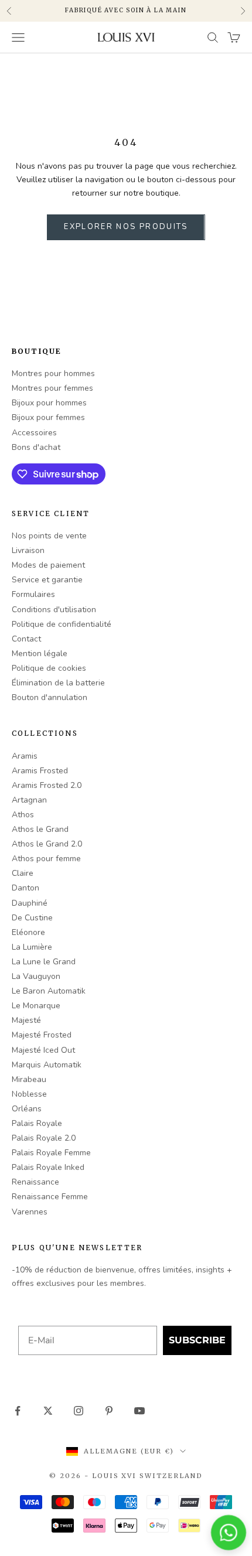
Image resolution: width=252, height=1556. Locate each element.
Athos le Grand (40, 829)
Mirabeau (29, 1079)
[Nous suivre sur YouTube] (139, 1411)
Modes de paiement (48, 565)
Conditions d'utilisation (54, 609)
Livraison (28, 550)
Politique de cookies (49, 668)
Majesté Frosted (41, 1034)
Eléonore (28, 932)
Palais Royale (37, 1123)
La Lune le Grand (44, 961)
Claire (22, 873)
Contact (26, 638)
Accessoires (34, 432)
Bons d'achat (36, 447)
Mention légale (39, 653)
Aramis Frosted (40, 770)
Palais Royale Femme (51, 1152)
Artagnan (29, 800)
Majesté (26, 1020)
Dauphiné (29, 903)
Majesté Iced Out (43, 1050)
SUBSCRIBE (197, 1340)
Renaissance (35, 1182)
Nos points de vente (49, 535)
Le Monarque (36, 1005)
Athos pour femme (46, 858)
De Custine (32, 917)
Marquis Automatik (46, 1064)
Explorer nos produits (126, 226)
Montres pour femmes (52, 388)
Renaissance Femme (50, 1196)
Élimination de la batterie (58, 682)
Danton (25, 887)
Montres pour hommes (53, 373)
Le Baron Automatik (49, 991)
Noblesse (29, 1094)
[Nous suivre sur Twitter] (48, 1411)
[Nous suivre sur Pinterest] (109, 1411)
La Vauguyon (36, 976)
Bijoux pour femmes (48, 417)
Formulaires (33, 594)
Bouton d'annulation (49, 697)
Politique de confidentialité (61, 624)
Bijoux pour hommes (49, 402)
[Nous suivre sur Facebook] (17, 1411)
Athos (23, 814)
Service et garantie (47, 579)
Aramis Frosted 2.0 (46, 785)
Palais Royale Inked (48, 1167)
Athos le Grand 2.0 (47, 843)
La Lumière (32, 947)
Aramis (25, 756)
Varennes (29, 1211)
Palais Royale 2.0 (44, 1138)
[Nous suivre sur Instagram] (78, 1411)
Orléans (27, 1108)
